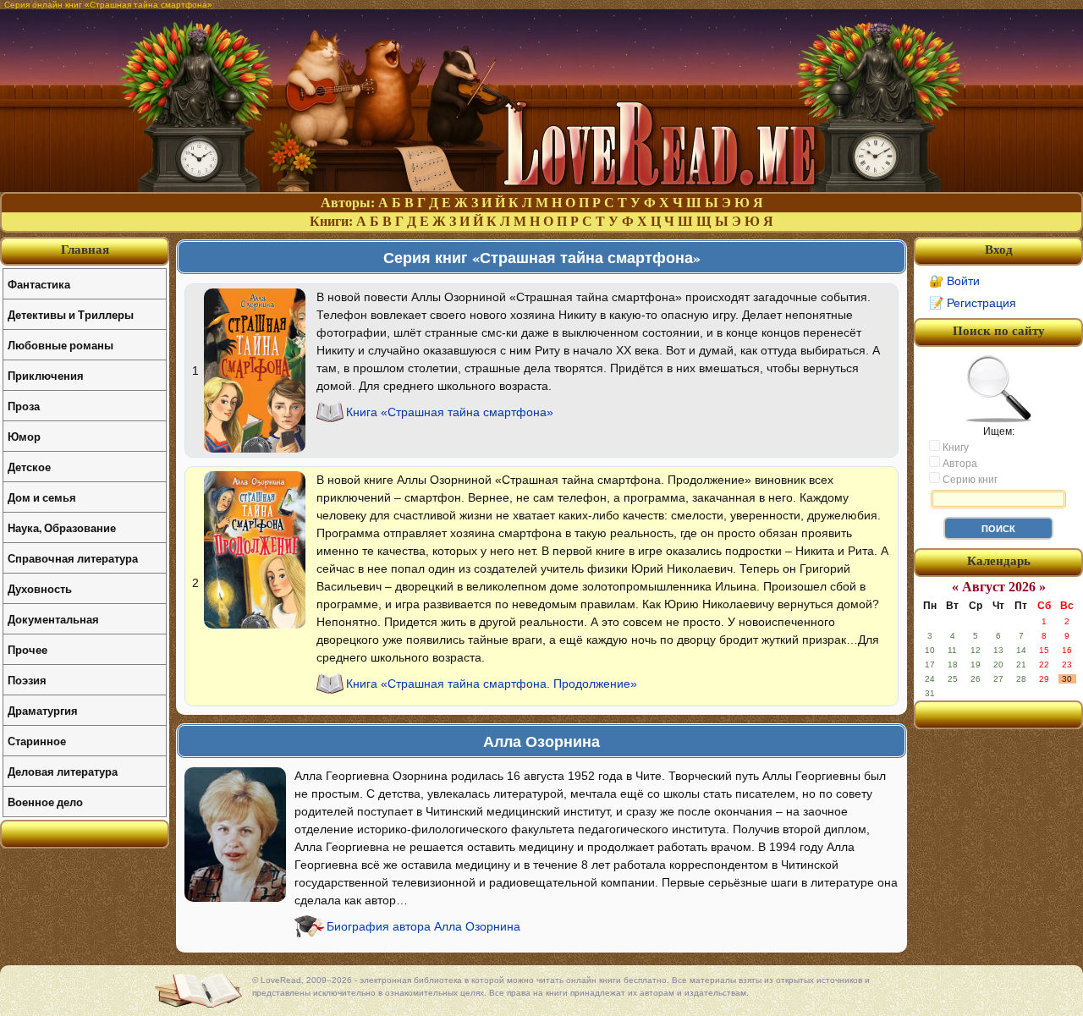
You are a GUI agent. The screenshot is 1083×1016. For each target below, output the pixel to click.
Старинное (37, 741)
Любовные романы (60, 345)
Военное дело (45, 802)
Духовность (40, 588)
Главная (85, 249)
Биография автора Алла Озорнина (423, 926)
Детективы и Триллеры (71, 314)
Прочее (27, 649)
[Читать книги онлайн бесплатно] (541, 187)
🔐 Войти (954, 281)
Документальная (53, 619)
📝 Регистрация (972, 303)
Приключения (46, 375)
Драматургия (43, 710)
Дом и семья (42, 497)
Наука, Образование (62, 527)
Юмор (24, 436)
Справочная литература (73, 558)
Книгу (954, 447)
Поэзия (27, 680)
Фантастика (39, 284)
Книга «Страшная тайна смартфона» (449, 412)
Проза (24, 406)
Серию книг (969, 480)
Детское (29, 467)
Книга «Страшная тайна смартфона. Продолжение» (491, 683)
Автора (958, 464)
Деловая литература (63, 771)
